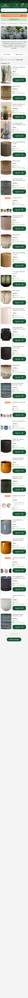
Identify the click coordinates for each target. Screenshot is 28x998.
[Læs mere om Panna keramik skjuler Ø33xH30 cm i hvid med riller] (6, 316)
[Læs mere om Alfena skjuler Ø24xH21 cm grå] (6, 149)
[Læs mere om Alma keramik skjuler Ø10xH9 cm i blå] (6, 390)
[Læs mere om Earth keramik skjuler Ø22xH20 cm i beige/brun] (6, 223)
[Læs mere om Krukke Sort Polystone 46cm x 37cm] (6, 446)
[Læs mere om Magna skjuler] (6, 241)
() (19, 59)
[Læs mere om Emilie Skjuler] (6, 297)
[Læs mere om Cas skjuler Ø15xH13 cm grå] (6, 602)
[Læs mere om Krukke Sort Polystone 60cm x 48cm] (6, 353)
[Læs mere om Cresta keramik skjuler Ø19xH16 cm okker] (6, 546)
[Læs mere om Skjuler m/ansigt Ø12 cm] (6, 427)
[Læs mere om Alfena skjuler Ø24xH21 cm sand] (6, 74)
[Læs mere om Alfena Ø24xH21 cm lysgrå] (6, 527)
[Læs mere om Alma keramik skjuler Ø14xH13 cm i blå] (6, 621)
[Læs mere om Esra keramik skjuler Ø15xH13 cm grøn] (6, 484)
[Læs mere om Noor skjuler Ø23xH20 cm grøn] (6, 279)
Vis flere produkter (14, 639)
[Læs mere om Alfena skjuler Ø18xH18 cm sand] (6, 260)
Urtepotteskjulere (13, 23)
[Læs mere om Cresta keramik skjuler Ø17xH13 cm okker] (6, 465)
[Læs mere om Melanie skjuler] (6, 92)
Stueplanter (4, 23)
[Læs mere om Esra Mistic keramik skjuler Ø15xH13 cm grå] (6, 186)
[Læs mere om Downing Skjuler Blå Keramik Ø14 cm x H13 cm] (6, 584)
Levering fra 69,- (14, 1)
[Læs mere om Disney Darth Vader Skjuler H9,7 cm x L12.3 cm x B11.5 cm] (6, 335)
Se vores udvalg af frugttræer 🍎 (14, 15)
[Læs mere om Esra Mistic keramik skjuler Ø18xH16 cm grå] (6, 130)
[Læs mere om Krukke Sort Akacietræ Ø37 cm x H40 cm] (6, 111)
